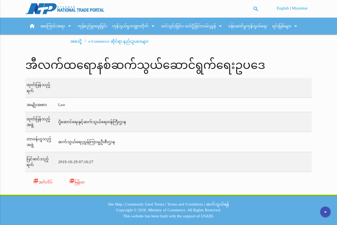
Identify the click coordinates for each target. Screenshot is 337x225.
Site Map (115, 204)
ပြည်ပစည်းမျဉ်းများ (48, 43)
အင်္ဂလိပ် (42, 181)
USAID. (207, 216)
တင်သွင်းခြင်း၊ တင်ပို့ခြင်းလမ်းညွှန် (192, 26)
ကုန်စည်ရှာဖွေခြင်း (92, 26)
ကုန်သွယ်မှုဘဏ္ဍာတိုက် (134, 26)
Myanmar (300, 8)
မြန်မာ (77, 181)
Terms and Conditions (185, 204)
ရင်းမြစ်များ (285, 26)
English (283, 8)
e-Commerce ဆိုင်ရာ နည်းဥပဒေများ (118, 41)
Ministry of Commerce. (167, 210)
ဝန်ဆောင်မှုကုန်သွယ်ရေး (247, 26)
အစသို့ (76, 41)
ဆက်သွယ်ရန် (217, 204)
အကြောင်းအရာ (56, 26)
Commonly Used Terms (144, 204)
